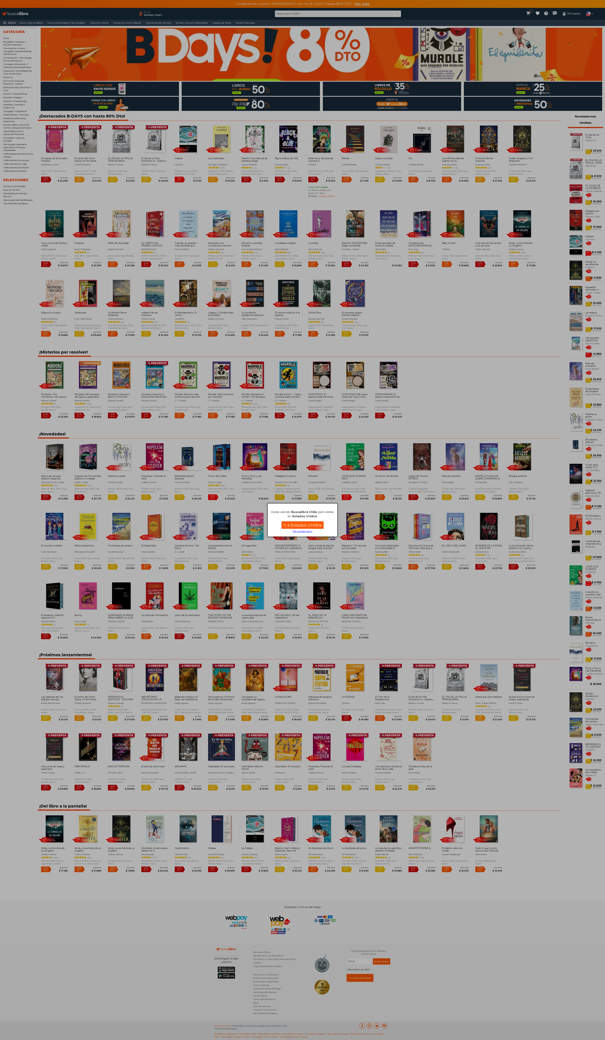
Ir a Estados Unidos (302, 525)
